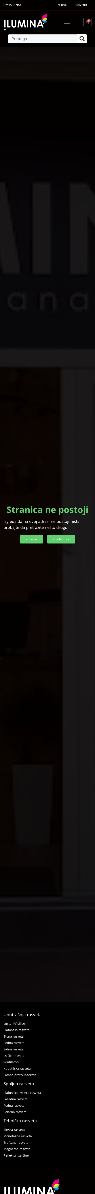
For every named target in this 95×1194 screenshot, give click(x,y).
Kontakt (81, 5)
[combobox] (42, 38)
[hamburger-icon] (67, 22)
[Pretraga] (82, 38)
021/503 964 (12, 5)
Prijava (61, 5)
